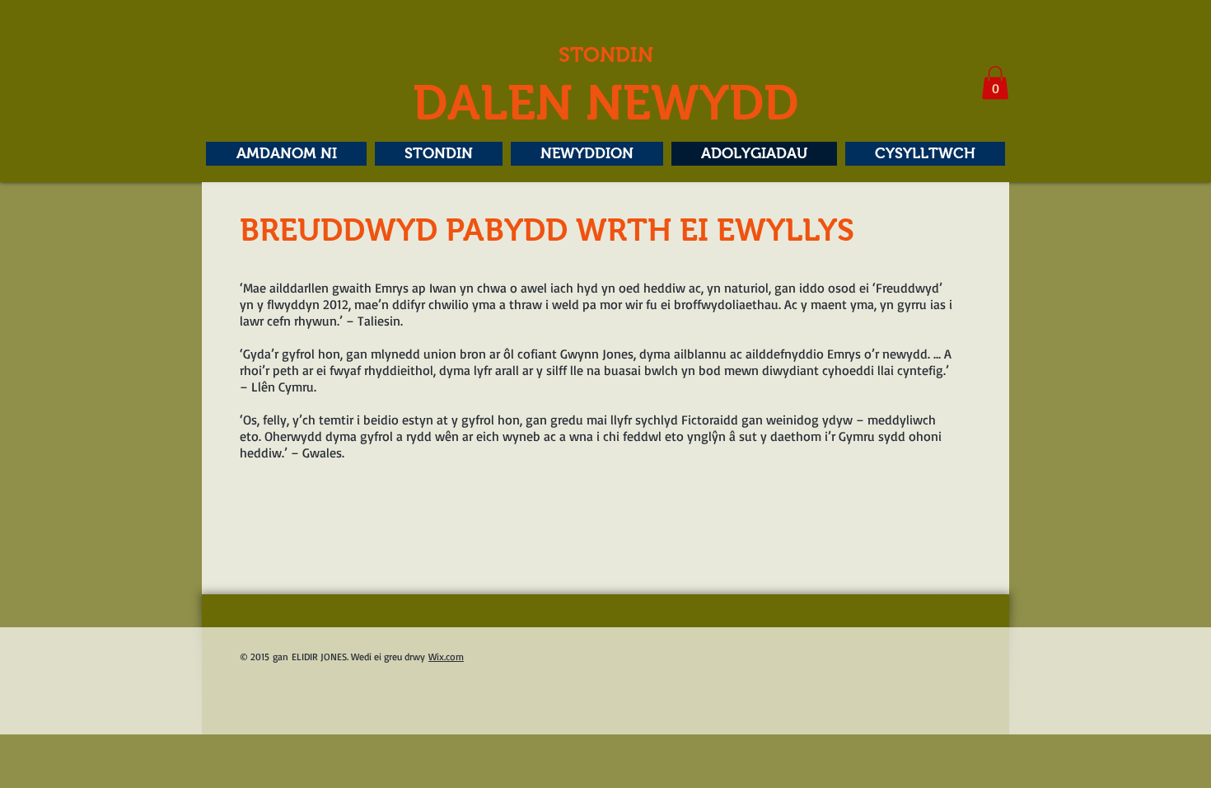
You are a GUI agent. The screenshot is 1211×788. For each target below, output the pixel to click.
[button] (995, 83)
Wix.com (446, 656)
